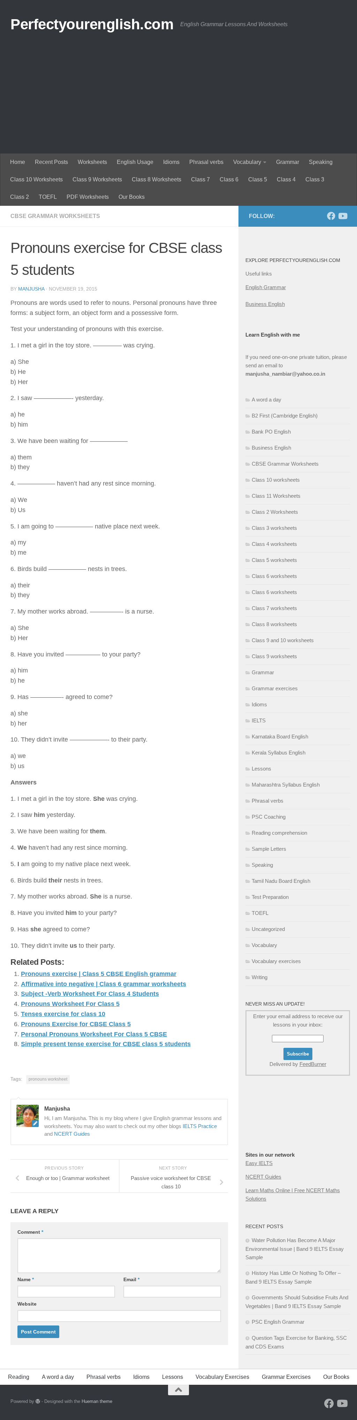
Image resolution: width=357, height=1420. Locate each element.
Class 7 (200, 179)
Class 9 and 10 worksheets (283, 640)
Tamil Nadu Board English (281, 881)
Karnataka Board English (280, 736)
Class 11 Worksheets (276, 496)
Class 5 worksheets (274, 560)
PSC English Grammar (278, 1322)
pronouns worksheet (48, 1079)
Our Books (132, 197)
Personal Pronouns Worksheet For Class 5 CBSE (94, 1034)
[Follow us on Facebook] (331, 216)
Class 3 (314, 179)
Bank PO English (271, 432)
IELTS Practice (200, 1126)
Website (27, 1304)
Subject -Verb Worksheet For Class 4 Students (90, 993)
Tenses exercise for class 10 (63, 1013)
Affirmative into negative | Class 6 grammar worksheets (103, 984)
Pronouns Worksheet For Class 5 (70, 1003)
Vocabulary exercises (276, 961)
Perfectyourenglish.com (91, 24)
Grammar (287, 162)
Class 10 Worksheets (36, 179)
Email (131, 1279)
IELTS (259, 720)
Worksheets (92, 162)
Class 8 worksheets (274, 624)
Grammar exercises (275, 688)
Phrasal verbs (206, 162)
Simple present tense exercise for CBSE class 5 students (106, 1043)
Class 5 (257, 179)
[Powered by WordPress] (38, 1401)
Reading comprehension (279, 833)
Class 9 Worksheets (97, 179)
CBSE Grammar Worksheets (55, 216)
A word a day (266, 400)
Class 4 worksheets (274, 544)
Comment (30, 1232)
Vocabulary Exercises (222, 1377)
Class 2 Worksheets (275, 512)
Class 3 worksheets (274, 528)
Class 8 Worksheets (156, 179)
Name (25, 1279)
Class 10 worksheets (276, 480)
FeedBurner (312, 1064)
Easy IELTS (259, 1163)
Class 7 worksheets (274, 608)
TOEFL (48, 197)
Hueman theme (97, 1401)
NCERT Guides (72, 1134)
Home (17, 162)
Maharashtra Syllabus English (286, 785)
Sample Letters (269, 849)
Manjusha (31, 289)
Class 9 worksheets (274, 656)
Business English (265, 304)
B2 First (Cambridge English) (285, 416)
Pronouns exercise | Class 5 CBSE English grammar (98, 973)
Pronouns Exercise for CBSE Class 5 (76, 1024)
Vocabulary (247, 162)
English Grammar (265, 287)
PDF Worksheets (88, 197)
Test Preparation (270, 897)
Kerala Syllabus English (278, 753)
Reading (18, 1377)
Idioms (171, 162)
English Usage (135, 162)
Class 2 (19, 197)
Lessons (261, 769)
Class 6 (229, 179)
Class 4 (286, 179)
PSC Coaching (269, 817)
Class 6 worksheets (274, 576)
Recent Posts (51, 162)
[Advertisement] (178, 101)
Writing (259, 977)
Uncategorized (268, 929)
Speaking (321, 162)
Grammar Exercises (286, 1377)
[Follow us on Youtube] (342, 216)
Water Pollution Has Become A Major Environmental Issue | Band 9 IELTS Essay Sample (294, 1248)
